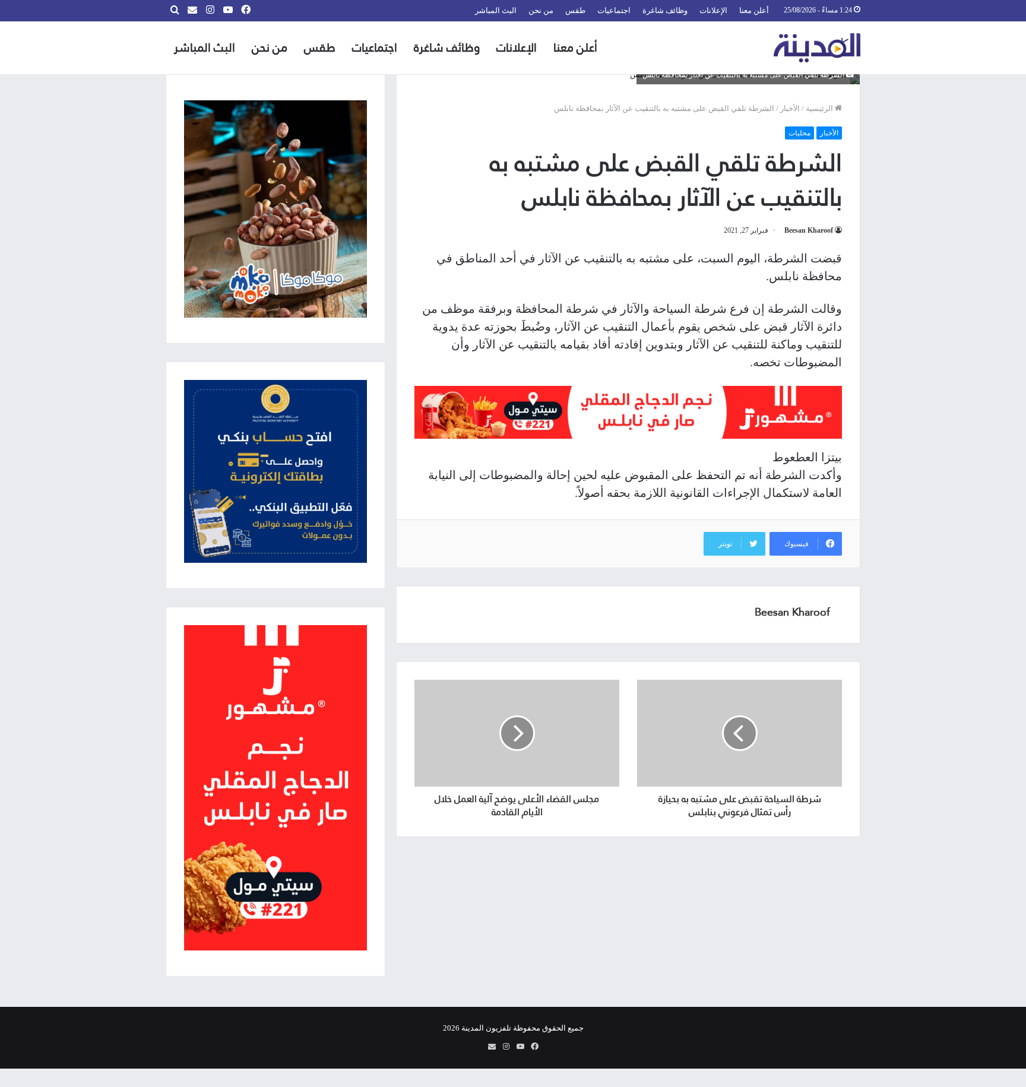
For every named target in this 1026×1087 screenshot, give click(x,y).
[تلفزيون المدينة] (817, 47)
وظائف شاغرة (665, 10)
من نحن (540, 10)
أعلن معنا (754, 10)
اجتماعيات (614, 10)
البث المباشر (496, 10)
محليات (799, 133)
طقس (575, 10)
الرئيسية (820, 108)
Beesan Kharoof (808, 230)
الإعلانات (713, 10)
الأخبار (790, 108)
